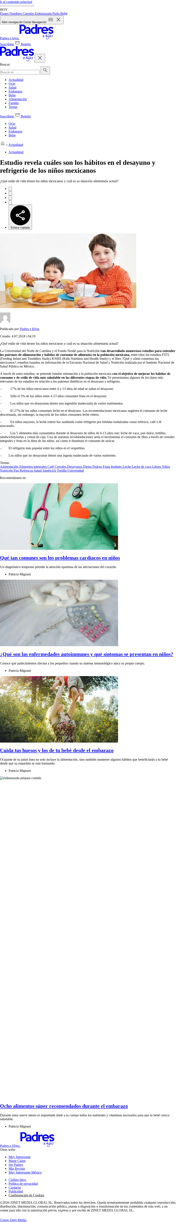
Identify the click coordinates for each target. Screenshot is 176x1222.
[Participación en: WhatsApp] (10, 198)
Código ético (17, 1180)
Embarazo (15, 91)
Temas (13, 107)
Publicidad (16, 1191)
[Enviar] (45, 70)
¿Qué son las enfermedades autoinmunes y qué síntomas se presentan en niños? (86, 654)
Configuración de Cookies (26, 1195)
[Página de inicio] (2, 145)
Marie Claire (17, 1161)
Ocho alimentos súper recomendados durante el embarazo (64, 1106)
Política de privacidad (23, 1183)
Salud (12, 87)
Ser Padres (16, 1164)
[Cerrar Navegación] (40, 58)
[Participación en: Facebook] (10, 189)
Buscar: (5, 64)
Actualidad (16, 80)
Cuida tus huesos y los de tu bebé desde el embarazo (57, 750)
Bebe (12, 95)
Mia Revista (17, 1168)
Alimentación (18, 99)
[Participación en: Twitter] (10, 193)
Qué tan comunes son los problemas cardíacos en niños (60, 558)
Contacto (15, 1187)
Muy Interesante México (25, 1172)
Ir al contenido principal (16, 2)
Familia (14, 103)
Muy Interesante (19, 1157)
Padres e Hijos (29, 329)
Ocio (12, 83)
